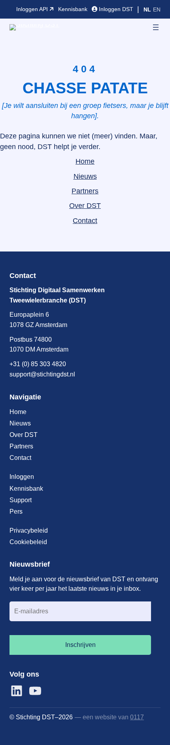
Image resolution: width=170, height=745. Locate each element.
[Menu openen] (156, 27)
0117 (137, 716)
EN (157, 9)
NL (147, 9)
